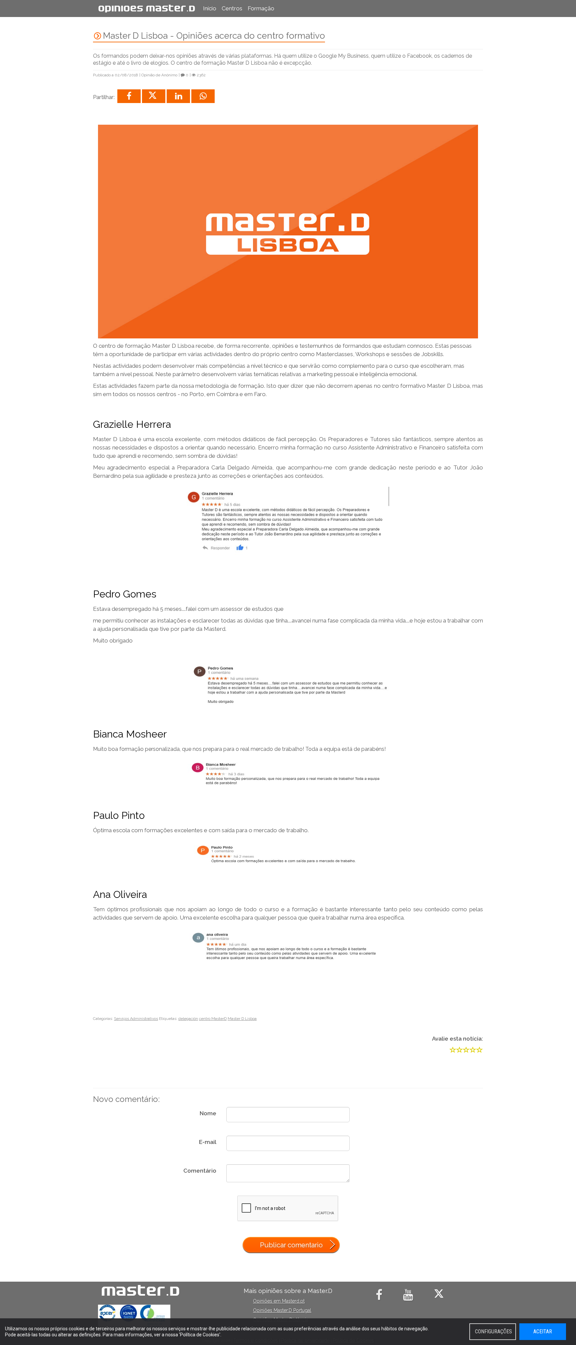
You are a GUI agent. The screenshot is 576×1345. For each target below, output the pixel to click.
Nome (208, 1113)
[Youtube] (409, 1297)
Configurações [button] (493, 1331)
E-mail (207, 1142)
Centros (232, 8)
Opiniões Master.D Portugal (282, 1310)
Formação (261, 8)
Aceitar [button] (542, 1331)
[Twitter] (440, 1297)
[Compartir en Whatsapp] (203, 96)
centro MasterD (213, 1018)
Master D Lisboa (242, 1018)
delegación (188, 1018)
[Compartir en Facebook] (129, 96)
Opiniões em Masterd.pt (279, 1301)
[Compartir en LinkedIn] (178, 96)
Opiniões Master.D (146, 8)
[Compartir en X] (153, 96)
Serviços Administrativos (136, 1018)
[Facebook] (380, 1297)
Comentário (199, 1170)
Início (209, 8)
